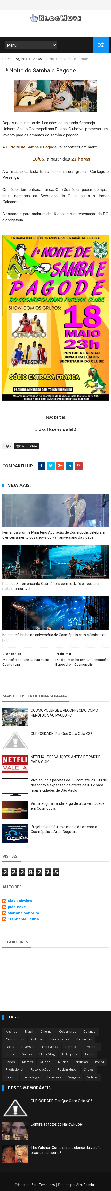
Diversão (28, 1047)
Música (63, 1062)
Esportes (71, 1047)
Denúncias (84, 1039)
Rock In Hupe (67, 1069)
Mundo (45, 1062)
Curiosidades (59, 1039)
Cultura (36, 1039)
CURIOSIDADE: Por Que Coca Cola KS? (61, 734)
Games (27, 1054)
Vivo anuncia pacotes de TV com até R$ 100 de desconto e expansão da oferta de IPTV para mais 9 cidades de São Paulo (69, 785)
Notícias (82, 1062)
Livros (10, 1062)
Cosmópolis (15, 1039)
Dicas (10, 1047)
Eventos (91, 1047)
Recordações (40, 1069)
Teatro (11, 1077)
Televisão (54, 1077)
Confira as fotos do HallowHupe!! (57, 1124)
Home (6, 59)
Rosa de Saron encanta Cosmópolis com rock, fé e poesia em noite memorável (52, 586)
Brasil (29, 1031)
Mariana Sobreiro (23, 913)
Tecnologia (31, 1077)
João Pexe (16, 907)
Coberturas (67, 1031)
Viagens (74, 1077)
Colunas (89, 1031)
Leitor (89, 1054)
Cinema (46, 1031)
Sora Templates (43, 1184)
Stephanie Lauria (23, 919)
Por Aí (99, 1062)
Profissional (14, 1069)
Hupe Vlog (47, 1054)
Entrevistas (50, 1047)
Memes (27, 1062)
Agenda (21, 59)
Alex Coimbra (19, 901)
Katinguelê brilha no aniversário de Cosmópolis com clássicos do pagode (54, 637)
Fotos (10, 1054)
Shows (37, 59)
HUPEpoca (70, 1054)
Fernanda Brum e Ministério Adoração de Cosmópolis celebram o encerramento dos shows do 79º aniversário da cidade (53, 534)
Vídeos (92, 1077)
